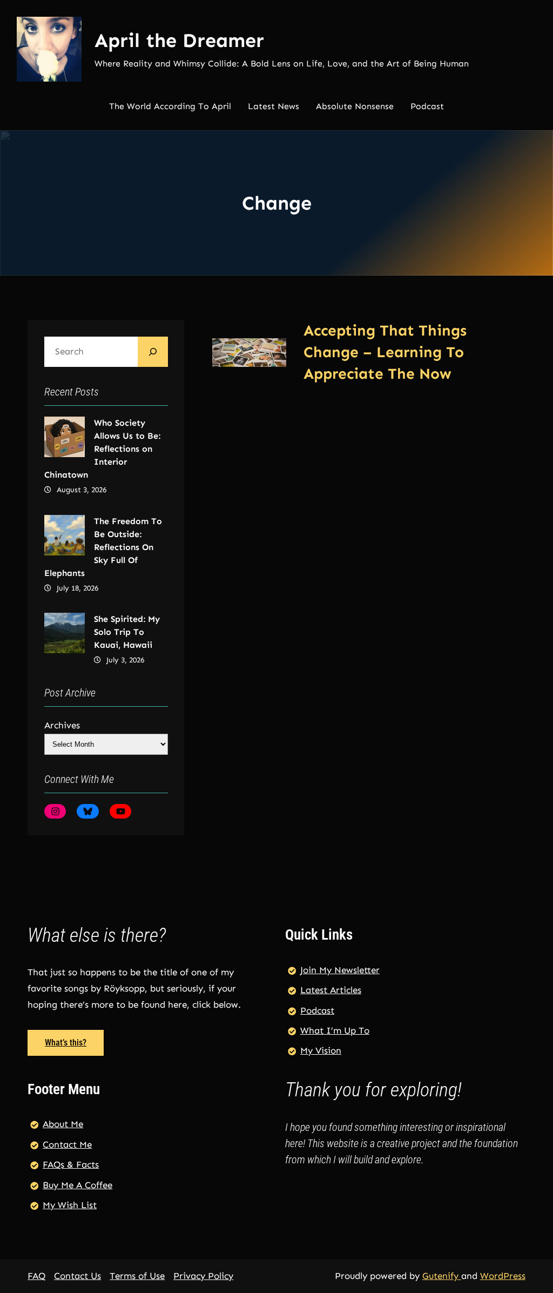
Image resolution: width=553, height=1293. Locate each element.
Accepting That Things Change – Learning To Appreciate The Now (385, 352)
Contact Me (67, 1144)
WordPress (502, 1275)
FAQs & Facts (71, 1164)
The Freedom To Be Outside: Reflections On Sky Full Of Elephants (103, 547)
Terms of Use (137, 1275)
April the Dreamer (179, 40)
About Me (63, 1123)
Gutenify (441, 1275)
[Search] (153, 352)
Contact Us (77, 1275)
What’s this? (65, 1042)
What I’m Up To (334, 1030)
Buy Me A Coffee (77, 1185)
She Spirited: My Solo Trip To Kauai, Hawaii (127, 632)
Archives (62, 725)
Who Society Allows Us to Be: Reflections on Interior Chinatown (102, 449)
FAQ (36, 1275)
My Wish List (70, 1205)
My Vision (320, 1050)
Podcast (317, 1010)
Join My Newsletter (340, 969)
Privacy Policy (203, 1275)
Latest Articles (330, 989)
